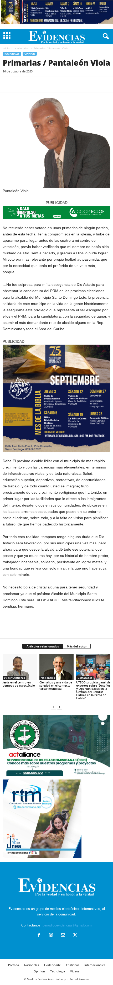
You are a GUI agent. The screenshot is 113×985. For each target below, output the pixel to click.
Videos (74, 971)
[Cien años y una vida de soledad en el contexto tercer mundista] (56, 667)
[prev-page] (53, 707)
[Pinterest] (32, 84)
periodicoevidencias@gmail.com (67, 925)
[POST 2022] (56, 212)
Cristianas (72, 965)
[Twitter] (20, 84)
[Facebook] (8, 84)
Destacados (85, 678)
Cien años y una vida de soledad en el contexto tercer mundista (55, 685)
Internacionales (94, 965)
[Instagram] (51, 935)
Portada (13, 965)
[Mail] (63, 935)
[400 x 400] (56, 398)
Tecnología (57, 971)
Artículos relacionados (43, 646)
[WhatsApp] (44, 84)
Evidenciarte (52, 965)
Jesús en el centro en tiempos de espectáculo (19, 683)
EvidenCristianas (14, 678)
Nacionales (21, 48)
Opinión (29, 53)
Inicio (6, 48)
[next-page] (59, 707)
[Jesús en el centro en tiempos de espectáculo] (20, 667)
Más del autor (77, 646)
